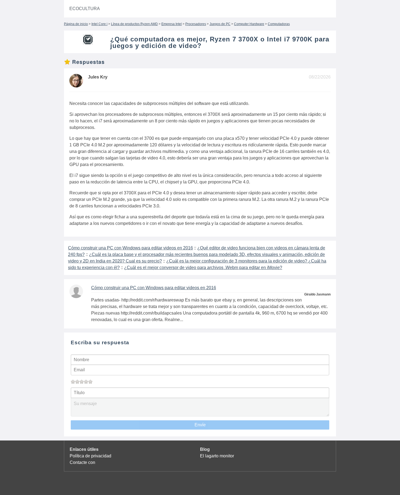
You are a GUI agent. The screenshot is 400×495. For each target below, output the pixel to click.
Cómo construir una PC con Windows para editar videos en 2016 (130, 248)
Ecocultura (84, 8)
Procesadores (195, 24)
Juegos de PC (220, 24)
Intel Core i (99, 24)
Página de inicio (76, 24)
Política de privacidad (90, 456)
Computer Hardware (249, 24)
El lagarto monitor (217, 456)
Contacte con (82, 462)
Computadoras (279, 24)
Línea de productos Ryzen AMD (134, 24)
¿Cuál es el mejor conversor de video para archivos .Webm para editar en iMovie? (203, 267)
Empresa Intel (171, 24)
